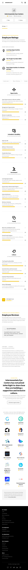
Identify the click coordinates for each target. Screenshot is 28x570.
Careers (3, 544)
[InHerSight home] (8, 2)
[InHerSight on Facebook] (10, 567)
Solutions (4, 529)
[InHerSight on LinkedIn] (17, 567)
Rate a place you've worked (8, 522)
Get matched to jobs (6, 520)
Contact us (4, 546)
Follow (21, 20)
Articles (4, 518)
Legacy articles (5, 554)
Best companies (5, 515)
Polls (3, 517)
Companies (4, 513)
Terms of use (5, 550)
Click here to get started (14, 402)
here (19, 366)
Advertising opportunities (8, 536)
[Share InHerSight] (7, 567)
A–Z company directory (7, 556)
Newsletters (5, 524)
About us (4, 543)
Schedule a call (5, 538)
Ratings (4, 26)
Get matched (18, 16)
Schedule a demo (6, 531)
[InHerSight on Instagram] (20, 567)
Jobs (3, 511)
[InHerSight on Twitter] (14, 567)
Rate (8, 20)
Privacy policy (5, 548)
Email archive (5, 558)
